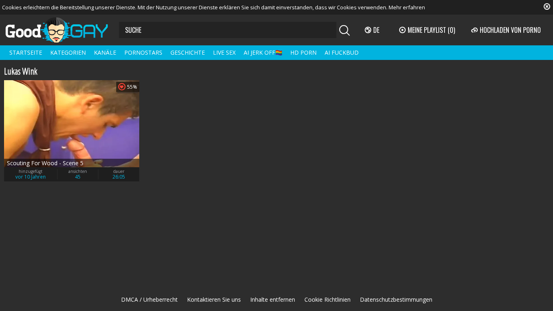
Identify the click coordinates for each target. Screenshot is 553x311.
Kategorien (68, 52)
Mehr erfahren (407, 7)
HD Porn (303, 52)
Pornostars (143, 52)
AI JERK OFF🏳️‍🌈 (263, 52)
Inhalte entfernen (272, 299)
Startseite (25, 52)
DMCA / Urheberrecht (149, 299)
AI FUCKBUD (342, 52)
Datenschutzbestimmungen (396, 299)
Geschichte (187, 52)
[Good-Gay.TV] (61, 30)
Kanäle (105, 52)
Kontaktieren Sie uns (214, 299)
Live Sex (224, 52)
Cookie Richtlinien (327, 299)
